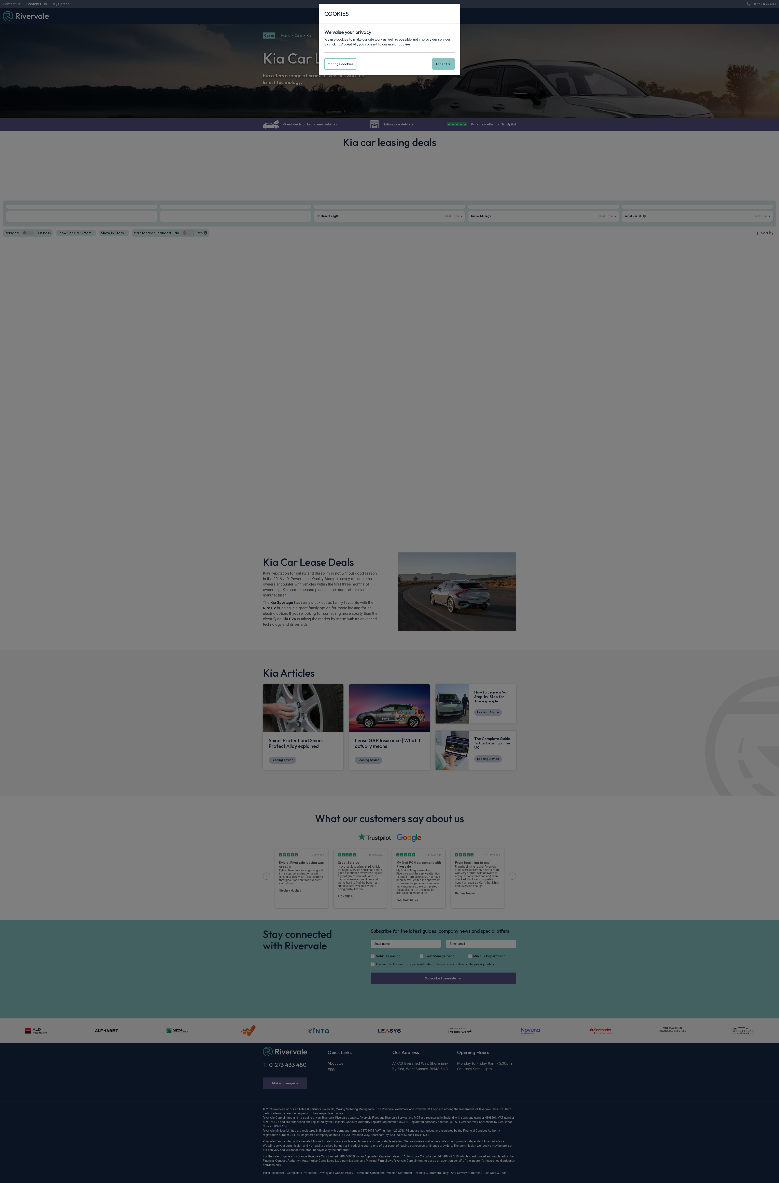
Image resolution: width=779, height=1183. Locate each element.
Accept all (443, 64)
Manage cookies (340, 64)
